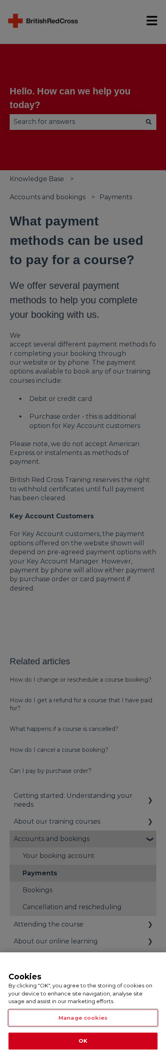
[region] (83, 1004)
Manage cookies (83, 1017)
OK (83, 1040)
